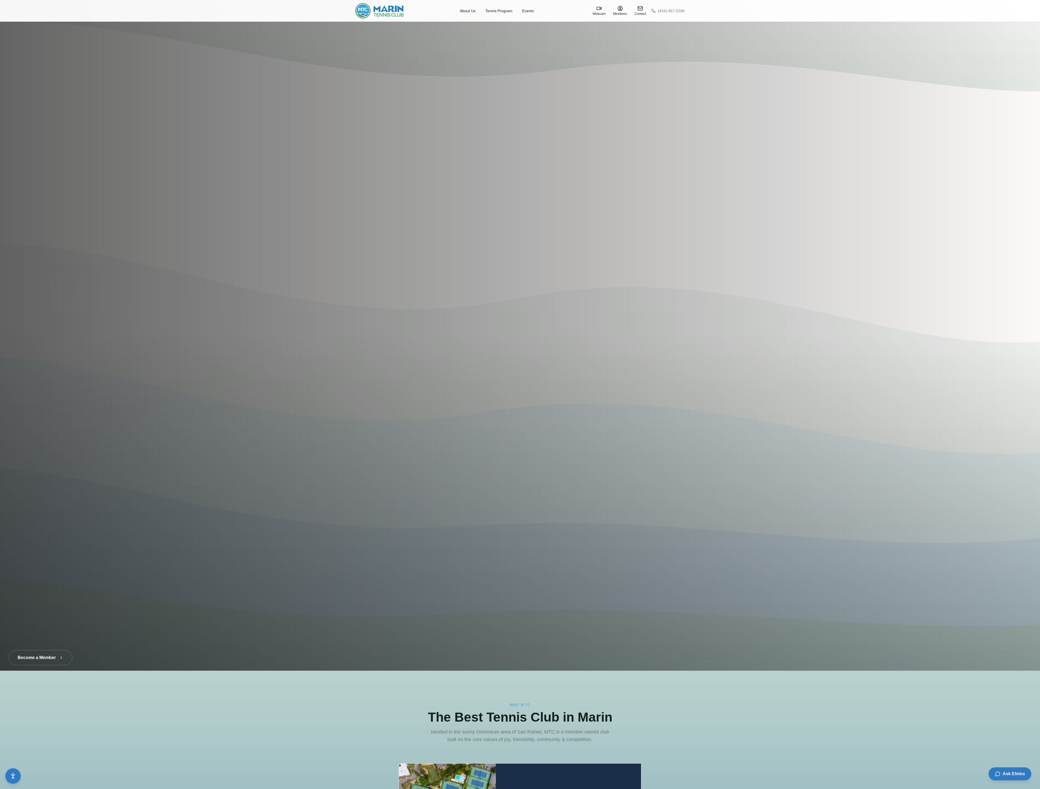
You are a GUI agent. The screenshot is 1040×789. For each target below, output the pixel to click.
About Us (468, 11)
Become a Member (37, 652)
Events (528, 11)
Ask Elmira (1014, 773)
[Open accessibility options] (13, 776)
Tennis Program (498, 11)
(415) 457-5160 (671, 11)
